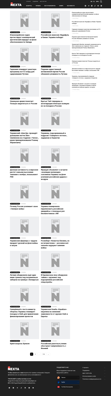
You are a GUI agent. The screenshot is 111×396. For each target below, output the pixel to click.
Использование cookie (89, 376)
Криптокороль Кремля (20, 344)
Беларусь (29, 5)
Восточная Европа (49, 5)
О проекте (28, 1)
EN (91, 1)
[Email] (33, 387)
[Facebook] (98, 5)
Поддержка (35, 1)
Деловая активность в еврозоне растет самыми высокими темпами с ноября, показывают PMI (86, 69)
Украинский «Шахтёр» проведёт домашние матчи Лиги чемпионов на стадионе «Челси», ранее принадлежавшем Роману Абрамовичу (24, 138)
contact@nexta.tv (36, 375)
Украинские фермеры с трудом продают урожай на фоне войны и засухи (24, 243)
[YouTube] (85, 5)
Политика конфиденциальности (92, 379)
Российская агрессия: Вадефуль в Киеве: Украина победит (86, 22)
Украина (38, 5)
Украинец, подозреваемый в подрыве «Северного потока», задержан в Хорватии (54, 135)
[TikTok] (95, 5)
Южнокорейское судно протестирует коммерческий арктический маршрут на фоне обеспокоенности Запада (85, 14)
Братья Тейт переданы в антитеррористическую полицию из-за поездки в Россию (55, 103)
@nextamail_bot (12, 375)
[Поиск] (101, 1)
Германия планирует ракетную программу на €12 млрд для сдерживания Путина (23, 71)
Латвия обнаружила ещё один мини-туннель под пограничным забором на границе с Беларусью (24, 277)
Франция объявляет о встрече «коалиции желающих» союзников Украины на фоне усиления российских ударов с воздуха (54, 174)
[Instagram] (101, 5)
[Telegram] (88, 5)
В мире (61, 5)
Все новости (71, 5)
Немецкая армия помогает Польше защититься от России (86, 61)
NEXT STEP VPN (43, 1)
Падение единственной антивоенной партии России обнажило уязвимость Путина (54, 71)
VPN (97, 1)
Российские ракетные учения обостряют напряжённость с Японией (53, 346)
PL (94, 1)
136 (44, 354)
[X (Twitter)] (91, 5)
